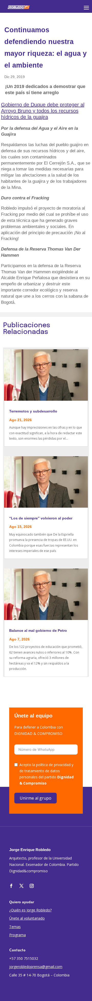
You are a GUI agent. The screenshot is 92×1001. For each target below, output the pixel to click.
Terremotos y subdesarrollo (33, 411)
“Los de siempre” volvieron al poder (40, 518)
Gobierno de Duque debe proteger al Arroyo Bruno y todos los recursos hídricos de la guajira (42, 111)
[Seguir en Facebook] (11, 886)
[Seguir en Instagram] (32, 886)
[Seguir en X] (21, 886)
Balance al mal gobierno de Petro (38, 630)
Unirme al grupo (35, 798)
